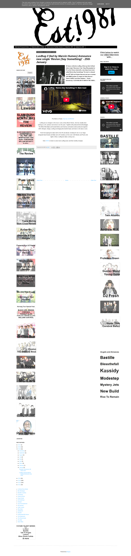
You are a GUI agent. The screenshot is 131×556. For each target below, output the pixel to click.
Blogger (68, 551)
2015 (19, 449)
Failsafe (20, 501)
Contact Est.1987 (79, 47)
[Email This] (52, 147)
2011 (19, 484)
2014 (19, 478)
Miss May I (20, 509)
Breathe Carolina (22, 492)
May (20, 459)
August (21, 455)
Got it (108, 4)
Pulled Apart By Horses (23, 514)
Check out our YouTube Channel (55, 47)
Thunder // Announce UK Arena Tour (25, 470)
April (20, 461)
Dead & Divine (21, 496)
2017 (19, 445)
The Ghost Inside (22, 518)
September (22, 453)
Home (66, 180)
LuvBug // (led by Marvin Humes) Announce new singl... (25, 474)
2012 (19, 482)
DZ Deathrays (21, 500)
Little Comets (21, 507)
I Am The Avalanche (22, 503)
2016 (19, 447)
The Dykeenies (21, 516)
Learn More (100, 4)
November (22, 450)
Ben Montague (21, 491)
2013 (19, 480)
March (21, 463)
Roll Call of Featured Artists (22, 47)
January (21, 467)
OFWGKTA (20, 511)
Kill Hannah (21, 505)
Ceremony (20, 494)
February (21, 465)
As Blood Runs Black (23, 489)
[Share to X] (55, 147)
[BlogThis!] (54, 147)
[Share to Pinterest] (59, 147)
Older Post (93, 180)
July (20, 457)
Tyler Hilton (20, 521)
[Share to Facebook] (57, 147)
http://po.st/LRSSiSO (68, 118)
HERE (47, 140)
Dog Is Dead (21, 498)
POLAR (19, 512)
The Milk (20, 520)
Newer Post (39, 180)
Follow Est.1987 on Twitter (37, 47)
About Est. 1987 (69, 47)
